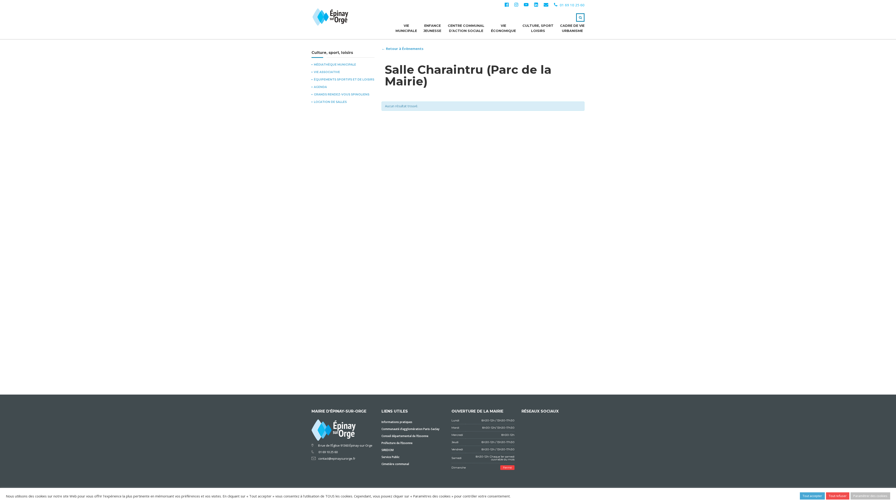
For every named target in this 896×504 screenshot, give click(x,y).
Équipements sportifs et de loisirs (344, 79)
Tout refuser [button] (838, 496)
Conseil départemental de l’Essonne (405, 436)
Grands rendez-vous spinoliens (341, 94)
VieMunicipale (406, 28)
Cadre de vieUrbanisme (572, 28)
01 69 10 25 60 (572, 5)
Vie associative (327, 72)
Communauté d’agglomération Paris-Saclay (410, 429)
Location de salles (330, 102)
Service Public (390, 457)
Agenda (320, 87)
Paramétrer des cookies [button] (870, 496)
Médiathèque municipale (335, 64)
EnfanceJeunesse (432, 28)
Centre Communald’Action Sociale (466, 28)
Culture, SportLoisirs (537, 28)
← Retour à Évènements (403, 48)
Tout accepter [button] (812, 496)
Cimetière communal (395, 464)
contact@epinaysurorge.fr (336, 458)
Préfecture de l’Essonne (397, 443)
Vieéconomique (503, 28)
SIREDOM (388, 450)
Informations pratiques (397, 422)
